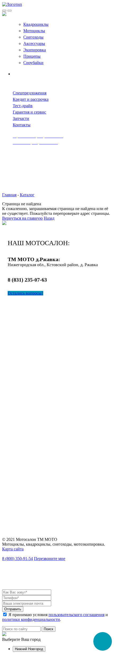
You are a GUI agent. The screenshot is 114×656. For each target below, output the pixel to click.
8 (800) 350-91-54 (17, 558)
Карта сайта (13, 549)
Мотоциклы (34, 30)
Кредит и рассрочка (31, 99)
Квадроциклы (36, 24)
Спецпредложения (29, 93)
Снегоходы (33, 37)
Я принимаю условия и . (55, 617)
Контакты (21, 125)
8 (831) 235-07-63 (27, 280)
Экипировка (34, 50)
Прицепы (32, 56)
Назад (49, 218)
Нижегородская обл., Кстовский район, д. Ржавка (53, 264)
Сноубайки (33, 62)
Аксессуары (34, 43)
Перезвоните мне (49, 558)
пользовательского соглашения (76, 614)
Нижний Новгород (29, 649)
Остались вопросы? (25, 293)
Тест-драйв (23, 105)
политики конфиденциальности (31, 619)
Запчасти (21, 118)
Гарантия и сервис (29, 112)
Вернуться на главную (22, 218)
